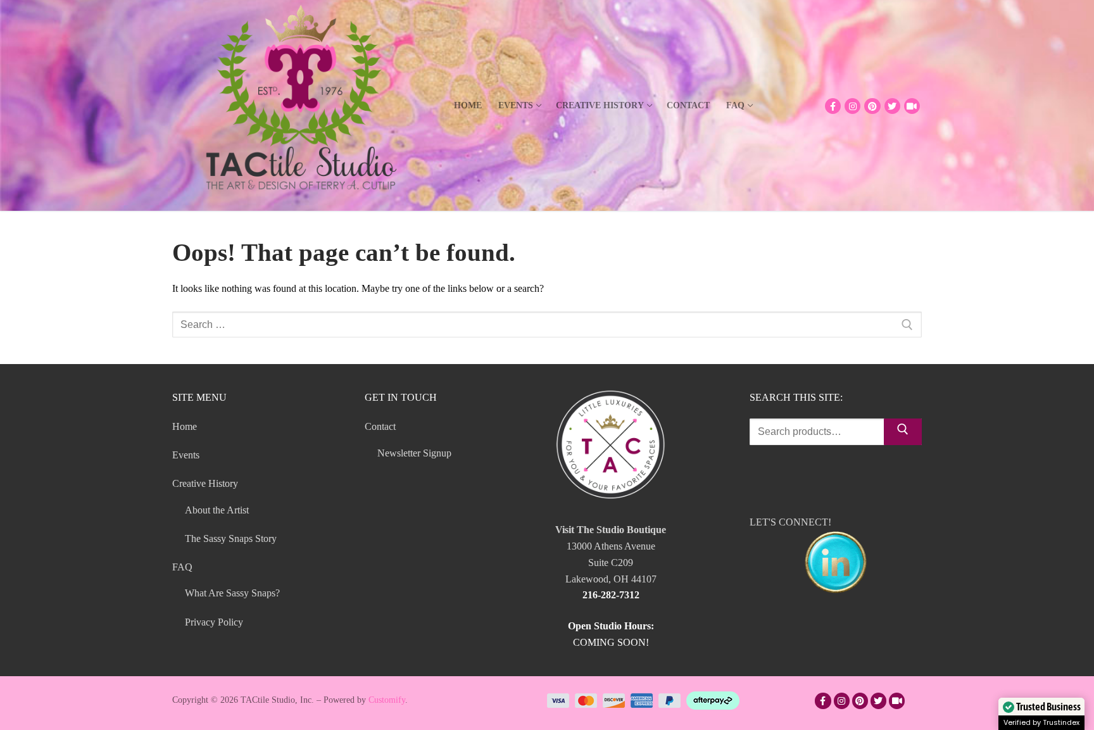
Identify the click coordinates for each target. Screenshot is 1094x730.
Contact (380, 426)
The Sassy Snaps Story (231, 538)
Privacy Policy (214, 622)
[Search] (903, 431)
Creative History (205, 483)
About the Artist (217, 510)
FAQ (182, 567)
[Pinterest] (872, 106)
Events (185, 455)
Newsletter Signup (414, 453)
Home (184, 426)
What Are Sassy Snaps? (232, 593)
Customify (386, 700)
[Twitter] (892, 106)
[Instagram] (852, 106)
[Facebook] (833, 106)
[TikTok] (912, 106)
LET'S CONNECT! (790, 522)
